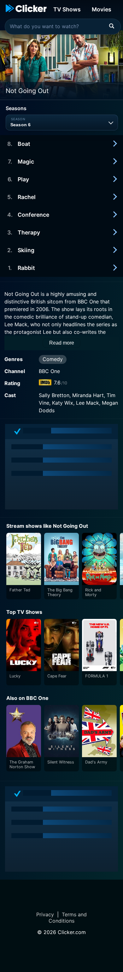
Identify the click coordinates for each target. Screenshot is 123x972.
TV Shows (67, 9)
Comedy (53, 359)
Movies (101, 9)
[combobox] (63, 26)
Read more (61, 343)
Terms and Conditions (68, 917)
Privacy (45, 914)
